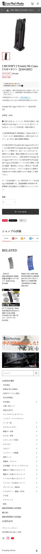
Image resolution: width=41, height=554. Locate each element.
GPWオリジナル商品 (11, 393)
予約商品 (6, 385)
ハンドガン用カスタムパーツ (14, 479)
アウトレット (8, 500)
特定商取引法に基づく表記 (11, 532)
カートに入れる (21, 212)
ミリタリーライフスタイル (13, 418)
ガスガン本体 (8, 436)
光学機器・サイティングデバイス (15, 466)
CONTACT (7, 521)
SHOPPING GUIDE (11, 508)
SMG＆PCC (8, 410)
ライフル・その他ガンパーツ (14, 483)
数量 (3, 197)
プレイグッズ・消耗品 (11, 487)
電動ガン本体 (8, 431)
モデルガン (7, 444)
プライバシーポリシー (10, 528)
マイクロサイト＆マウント (13, 414)
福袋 (4, 504)
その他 (5, 496)
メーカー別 (7, 423)
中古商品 (6, 402)
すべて (6, 238)
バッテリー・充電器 (10, 453)
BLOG (5, 512)
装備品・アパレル (10, 461)
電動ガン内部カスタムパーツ (14, 470)
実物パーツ (7, 457)
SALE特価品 (8, 397)
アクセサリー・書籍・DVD (13, 491)
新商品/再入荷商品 (10, 389)
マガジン (6, 448)
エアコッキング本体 (10, 440)
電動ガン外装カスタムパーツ (14, 474)
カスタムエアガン (10, 427)
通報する (22, 220)
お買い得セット (9, 406)
